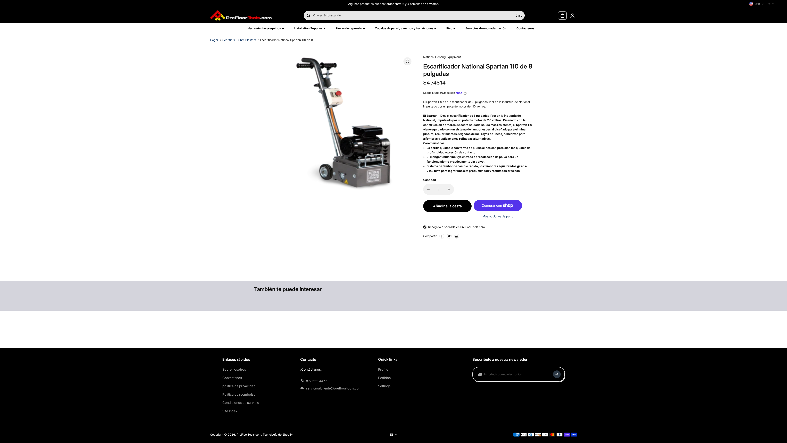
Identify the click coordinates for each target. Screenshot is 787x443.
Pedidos (384, 378)
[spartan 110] (407, 61)
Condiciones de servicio (240, 403)
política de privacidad (239, 386)
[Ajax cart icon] (562, 15)
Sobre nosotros (234, 369)
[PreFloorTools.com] (241, 15)
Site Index (229, 411)
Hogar (214, 40)
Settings (384, 386)
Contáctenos (232, 378)
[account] (572, 15)
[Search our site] (308, 15)
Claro (519, 15)
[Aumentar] (449, 189)
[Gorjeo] (449, 236)
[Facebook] (441, 236)
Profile (383, 369)
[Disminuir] (428, 189)
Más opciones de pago (497, 216)
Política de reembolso (239, 394)
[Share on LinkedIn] (456, 236)
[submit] (557, 374)
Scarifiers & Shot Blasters (239, 40)
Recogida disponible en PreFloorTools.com (456, 227)
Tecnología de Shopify (278, 434)
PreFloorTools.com (249, 434)
